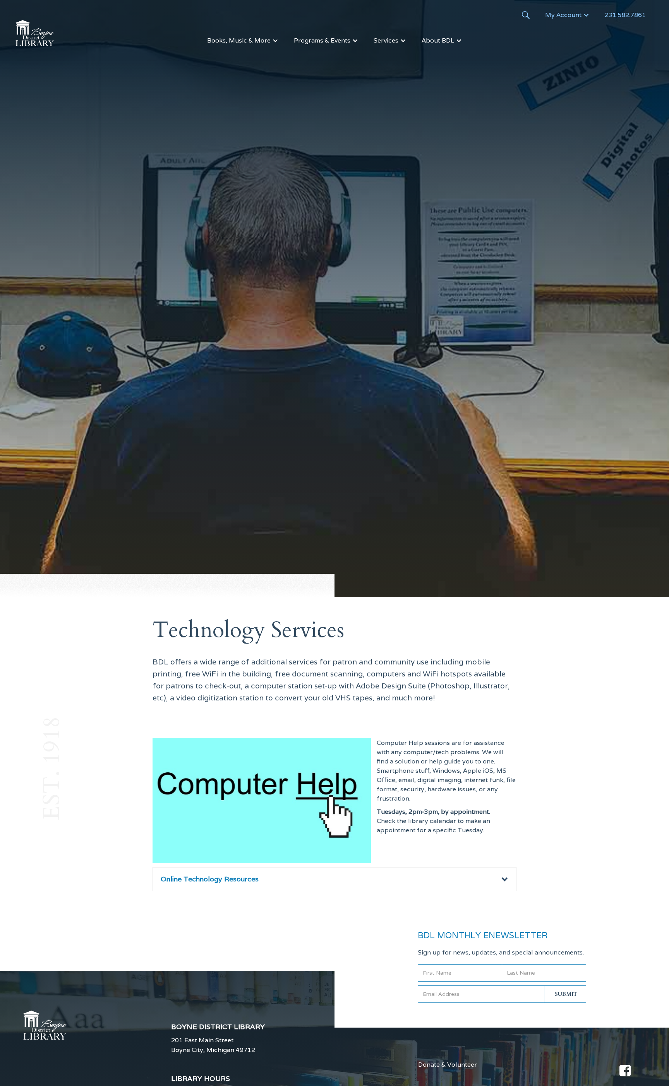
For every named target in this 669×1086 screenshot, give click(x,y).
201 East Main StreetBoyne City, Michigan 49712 (213, 1045)
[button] (567, 15)
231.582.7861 (625, 15)
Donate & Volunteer (447, 1065)
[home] (34, 33)
